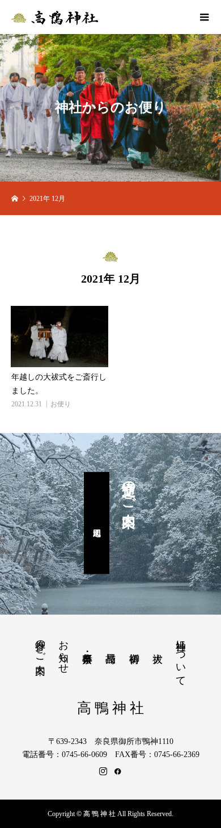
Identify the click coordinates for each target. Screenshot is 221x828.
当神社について (180, 657)
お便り (60, 404)
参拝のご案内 (40, 645)
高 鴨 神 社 (110, 708)
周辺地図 (96, 523)
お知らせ (63, 651)
